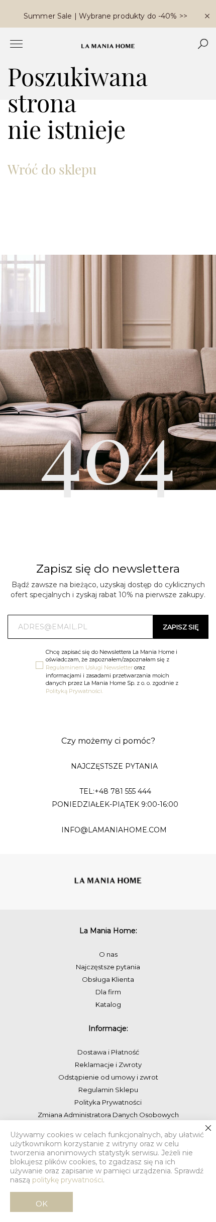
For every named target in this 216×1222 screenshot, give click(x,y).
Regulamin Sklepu (108, 1090)
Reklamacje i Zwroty (108, 1065)
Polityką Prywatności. (74, 690)
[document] (108, 1171)
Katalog (108, 1004)
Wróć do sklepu (52, 169)
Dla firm (108, 992)
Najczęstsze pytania (108, 967)
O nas (108, 954)
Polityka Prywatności (108, 1102)
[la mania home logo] (108, 46)
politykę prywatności (67, 1179)
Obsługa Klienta (108, 979)
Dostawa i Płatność (108, 1052)
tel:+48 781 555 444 (115, 791)
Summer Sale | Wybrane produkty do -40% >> (105, 16)
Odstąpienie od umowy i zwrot (108, 1077)
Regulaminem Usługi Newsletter (89, 667)
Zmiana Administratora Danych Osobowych (108, 1115)
